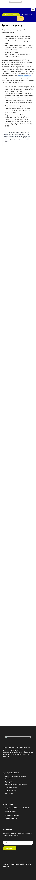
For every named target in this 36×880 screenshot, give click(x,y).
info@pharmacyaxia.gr (24, 75)
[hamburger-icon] (33, 9)
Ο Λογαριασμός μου (26, 14)
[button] (14, 18)
